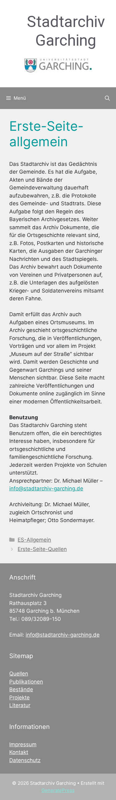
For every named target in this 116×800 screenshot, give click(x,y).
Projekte (19, 697)
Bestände (21, 689)
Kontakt (18, 752)
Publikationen (26, 682)
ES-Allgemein (34, 540)
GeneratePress (58, 790)
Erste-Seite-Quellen (42, 549)
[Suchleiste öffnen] (107, 98)
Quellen (18, 673)
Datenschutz (25, 760)
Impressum (23, 744)
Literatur (19, 705)
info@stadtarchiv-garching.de (46, 488)
